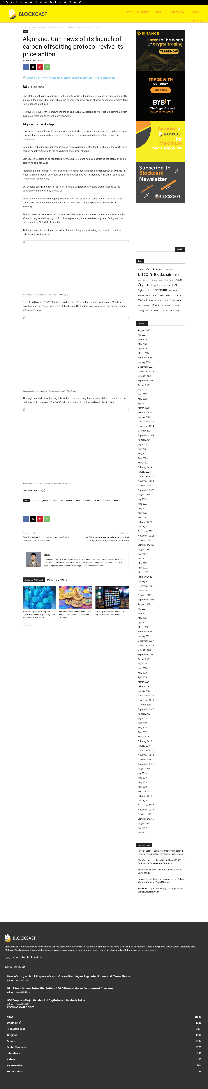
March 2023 (144, 517)
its (62, 500)
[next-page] (29, 624)
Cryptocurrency (160, 285)
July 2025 (142, 389)
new (172, 300)
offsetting (87, 500)
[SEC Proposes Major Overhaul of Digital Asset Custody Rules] (112, 597)
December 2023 (146, 476)
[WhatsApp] (47, 67)
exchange (173, 290)
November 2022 (146, 535)
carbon (55, 500)
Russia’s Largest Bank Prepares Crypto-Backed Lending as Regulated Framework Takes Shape (39, 614)
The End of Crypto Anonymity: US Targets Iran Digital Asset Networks (160, 890)
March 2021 (144, 627)
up (147, 311)
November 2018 (146, 754)
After (147, 269)
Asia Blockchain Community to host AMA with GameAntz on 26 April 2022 (46, 539)
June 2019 (143, 722)
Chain (154, 280)
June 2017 (143, 832)
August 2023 (144, 494)
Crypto (143, 284)
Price (97, 500)
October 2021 (144, 595)
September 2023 (146, 490)
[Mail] (26, 2)
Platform (146, 306)
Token (176, 305)
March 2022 (144, 572)
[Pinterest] (36, 2)
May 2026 (143, 343)
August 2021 (144, 604)
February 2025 (145, 412)
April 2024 (143, 458)
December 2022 (146, 531)
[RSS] (46, 2)
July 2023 (142, 499)
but (139, 280)
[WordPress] (70, 2)
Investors (169, 295)
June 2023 (143, 503)
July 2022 (142, 553)
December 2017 (146, 805)
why (165, 310)
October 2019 (144, 704)
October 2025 (144, 375)
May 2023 (143, 508)
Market (142, 300)
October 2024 (144, 430)
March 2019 (144, 736)
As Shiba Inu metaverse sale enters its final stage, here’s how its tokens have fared (107, 539)
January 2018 (144, 800)
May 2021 (143, 617)
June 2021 (143, 613)
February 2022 (145, 576)
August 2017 (144, 823)
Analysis (157, 269)
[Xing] (80, 2)
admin (10, 980)
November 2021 (146, 590)
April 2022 (143, 567)
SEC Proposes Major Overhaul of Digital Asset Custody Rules (160, 871)
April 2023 (143, 512)
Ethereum (159, 289)
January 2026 (144, 362)
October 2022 (144, 540)
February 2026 (145, 357)
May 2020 (143, 672)
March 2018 (144, 791)
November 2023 (146, 480)
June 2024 (143, 448)
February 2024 (145, 467)
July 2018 (142, 773)
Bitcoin (145, 274)
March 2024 (144, 462)
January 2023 (144, 526)
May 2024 (143, 453)
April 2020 (143, 677)
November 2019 (146, 700)
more (165, 300)
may (151, 300)
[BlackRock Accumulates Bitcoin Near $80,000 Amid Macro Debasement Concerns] (75, 597)
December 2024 (146, 421)
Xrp (177, 310)
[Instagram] (16, 2)
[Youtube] (75, 2)
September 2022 (146, 544)
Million (158, 300)
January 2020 (144, 690)
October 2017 (144, 814)
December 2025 (146, 366)
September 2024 (146, 435)
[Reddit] (41, 2)
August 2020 (144, 659)
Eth (147, 290)
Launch (69, 500)
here (154, 295)
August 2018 (144, 768)
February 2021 (145, 631)
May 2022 (143, 563)
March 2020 (144, 681)
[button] (196, 20)
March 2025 (144, 407)
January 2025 (144, 417)
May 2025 (143, 398)
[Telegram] (50, 2)
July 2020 (142, 663)
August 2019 (144, 713)
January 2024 (144, 471)
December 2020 (146, 640)
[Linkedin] (21, 2)
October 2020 (144, 649)
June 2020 (143, 668)
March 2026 (144, 353)
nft (139, 305)
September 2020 (146, 654)
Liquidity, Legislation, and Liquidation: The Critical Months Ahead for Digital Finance (161, 881)
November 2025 (146, 371)
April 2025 (143, 403)
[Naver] (31, 2)
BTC (176, 274)
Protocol (106, 500)
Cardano (146, 280)
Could (179, 279)
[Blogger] (6, 2)
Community (169, 280)
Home (25, 27)
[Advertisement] (160, 222)
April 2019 (143, 732)
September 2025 (146, 380)
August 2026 (144, 330)
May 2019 (143, 727)
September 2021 (146, 599)
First (148, 295)
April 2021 (143, 622)
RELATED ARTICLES (34, 580)
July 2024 (142, 444)
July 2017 (142, 827)
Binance (169, 269)
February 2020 (145, 686)
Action (34, 500)
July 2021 (142, 608)
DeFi (175, 284)
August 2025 (144, 385)
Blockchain (163, 274)
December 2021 (146, 585)
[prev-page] (24, 624)
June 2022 (143, 558)
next (179, 300)
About (140, 269)
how (161, 295)
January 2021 (144, 636)
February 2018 (145, 795)
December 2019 (146, 695)
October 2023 (144, 485)
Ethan (28, 60)
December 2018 (146, 750)
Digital (141, 290)
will (172, 310)
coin (160, 280)
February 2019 (145, 741)
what (157, 310)
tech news (167, 305)
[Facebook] (11, 2)
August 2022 (144, 549)
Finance (141, 295)
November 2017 (146, 809)
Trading (141, 311)
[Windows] (65, 2)
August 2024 (144, 439)
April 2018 (143, 786)
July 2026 (142, 334)
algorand (44, 500)
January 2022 (144, 581)
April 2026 (143, 348)
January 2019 (144, 745)
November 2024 (146, 426)
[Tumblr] (55, 2)
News (33, 27)
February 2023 (145, 522)
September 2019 (146, 709)
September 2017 (146, 818)
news (78, 500)
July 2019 (142, 718)
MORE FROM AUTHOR (57, 580)
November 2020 (146, 645)
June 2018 (143, 777)
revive (115, 500)
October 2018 (144, 759)
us (151, 310)
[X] (60, 2)
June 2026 (143, 339)
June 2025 (143, 394)
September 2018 (146, 764)
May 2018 (143, 782)
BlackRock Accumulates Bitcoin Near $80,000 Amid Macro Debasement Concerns (75, 614)
